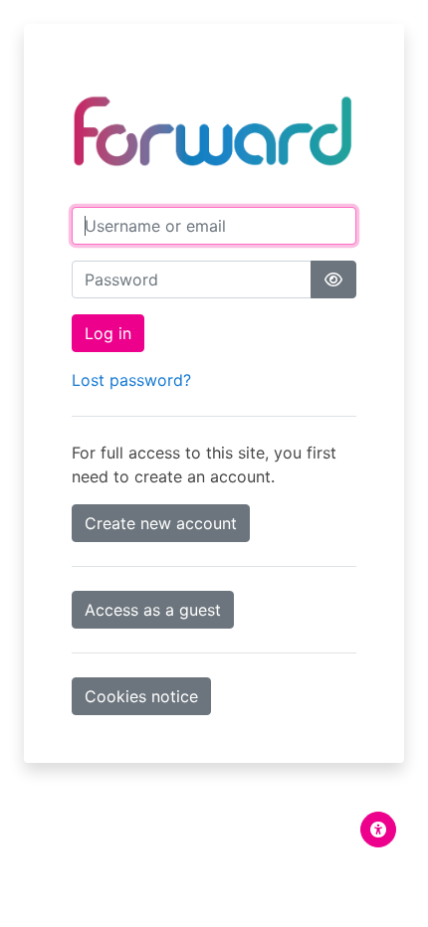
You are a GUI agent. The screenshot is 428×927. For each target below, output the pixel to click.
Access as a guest (153, 610)
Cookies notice (141, 696)
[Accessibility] (378, 829)
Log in (108, 333)
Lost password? (131, 380)
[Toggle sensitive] (333, 279)
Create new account (161, 523)
